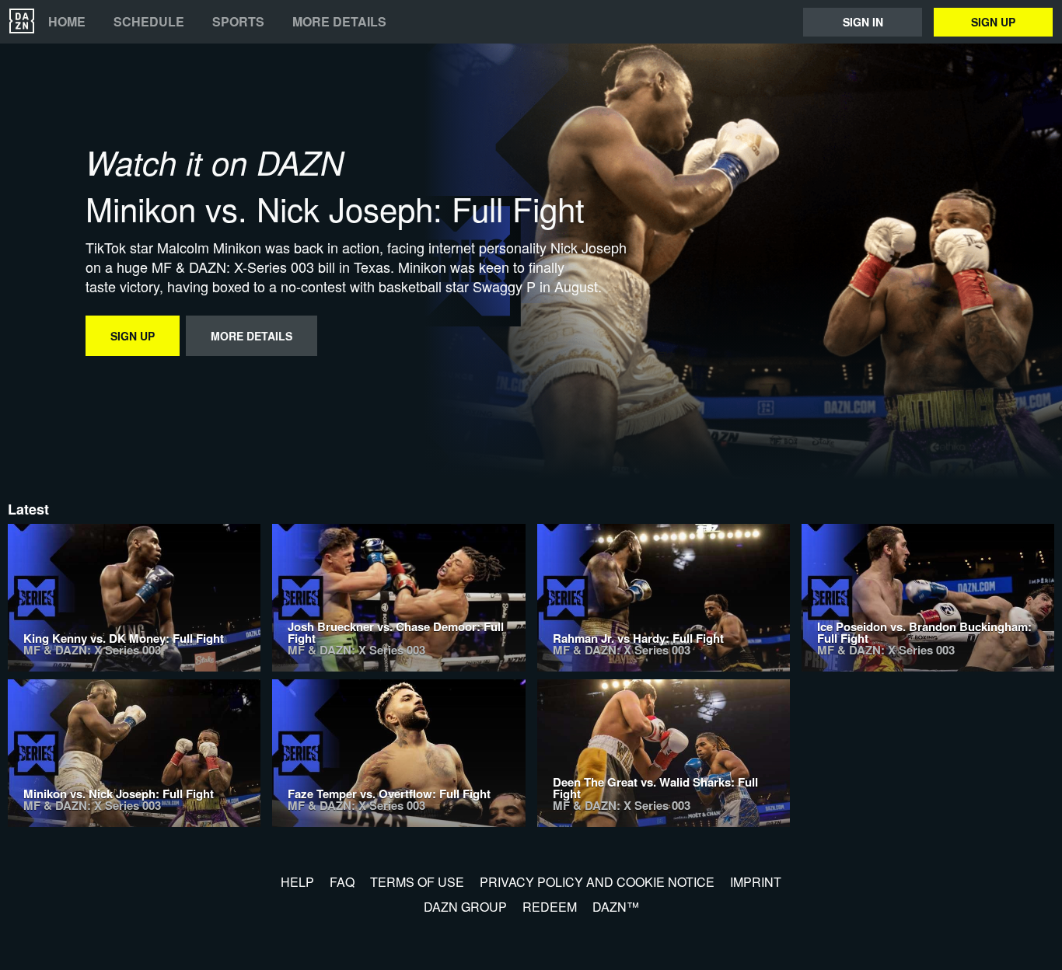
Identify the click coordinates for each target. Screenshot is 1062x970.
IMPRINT (755, 882)
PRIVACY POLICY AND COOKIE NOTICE (597, 882)
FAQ (342, 882)
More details (339, 22)
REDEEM (549, 907)
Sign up (993, 22)
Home (67, 22)
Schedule (149, 22)
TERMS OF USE (417, 882)
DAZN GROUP (465, 907)
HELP (297, 882)
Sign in (863, 22)
